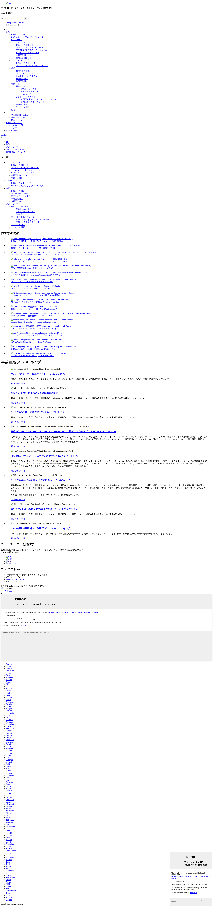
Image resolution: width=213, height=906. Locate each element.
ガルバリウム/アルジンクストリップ (32, 66)
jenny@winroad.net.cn (15, 579)
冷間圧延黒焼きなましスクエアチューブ (38, 99)
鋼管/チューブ (17, 84)
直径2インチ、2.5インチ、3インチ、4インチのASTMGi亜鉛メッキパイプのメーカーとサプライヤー (63, 431)
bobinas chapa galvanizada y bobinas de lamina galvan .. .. (33, 322)
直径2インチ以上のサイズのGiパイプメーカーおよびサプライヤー (45, 509)
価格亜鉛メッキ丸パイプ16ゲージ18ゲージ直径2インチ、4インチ (45, 455)
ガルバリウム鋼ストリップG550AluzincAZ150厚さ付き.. (35, 275)
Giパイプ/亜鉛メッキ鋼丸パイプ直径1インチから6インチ (40, 480)
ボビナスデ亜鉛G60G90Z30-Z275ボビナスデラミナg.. (34, 328)
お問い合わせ (12, 130)
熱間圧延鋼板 (22, 81)
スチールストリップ (20, 60)
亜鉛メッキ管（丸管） (26, 86)
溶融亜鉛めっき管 (28, 89)
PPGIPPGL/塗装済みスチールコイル (31, 50)
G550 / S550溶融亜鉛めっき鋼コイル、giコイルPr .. (33, 268)
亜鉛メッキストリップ (26, 63)
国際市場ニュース (19, 117)
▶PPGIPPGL (16, 40)
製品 (8, 32)
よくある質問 (17, 125)
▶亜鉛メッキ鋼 (18, 34)
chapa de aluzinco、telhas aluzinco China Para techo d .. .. (33, 288)
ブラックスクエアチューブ (27, 97)
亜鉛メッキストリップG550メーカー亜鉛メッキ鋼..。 (34, 248)
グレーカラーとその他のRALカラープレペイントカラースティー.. (40, 335)
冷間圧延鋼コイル (24, 55)
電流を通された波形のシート (28, 76)
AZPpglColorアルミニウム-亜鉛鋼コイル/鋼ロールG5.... (35, 302)
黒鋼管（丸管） (23, 104)
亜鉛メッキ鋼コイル (25, 45)
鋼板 (13, 68)
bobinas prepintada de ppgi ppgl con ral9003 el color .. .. (33, 315)
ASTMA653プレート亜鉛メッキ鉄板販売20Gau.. (32, 282)
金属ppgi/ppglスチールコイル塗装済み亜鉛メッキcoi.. (34, 349)
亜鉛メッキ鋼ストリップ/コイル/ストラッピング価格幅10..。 (37, 241)
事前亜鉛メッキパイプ (30, 92)
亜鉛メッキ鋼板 (23, 71)
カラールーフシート (25, 73)
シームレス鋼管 (23, 107)
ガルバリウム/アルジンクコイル (30, 47)
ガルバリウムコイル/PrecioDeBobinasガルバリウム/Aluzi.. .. (36, 254)
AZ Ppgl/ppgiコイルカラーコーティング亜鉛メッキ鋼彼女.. (36, 295)
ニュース (10, 112)
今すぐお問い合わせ (10, 552)
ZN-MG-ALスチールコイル (27, 53)
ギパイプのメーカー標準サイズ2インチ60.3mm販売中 (39, 374)
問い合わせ (16, 384)
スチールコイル (18, 42)
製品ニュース (17, 120)
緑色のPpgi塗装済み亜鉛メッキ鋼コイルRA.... (31, 342)
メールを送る (7, 591)
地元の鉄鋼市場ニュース (22, 115)
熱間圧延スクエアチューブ (32, 102)
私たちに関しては (14, 123)
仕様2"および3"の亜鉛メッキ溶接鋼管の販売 (34, 393)
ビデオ (14, 128)
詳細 (23, 384)
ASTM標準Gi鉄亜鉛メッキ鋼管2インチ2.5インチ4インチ (40, 528)
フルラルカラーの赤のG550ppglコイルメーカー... (32, 356)
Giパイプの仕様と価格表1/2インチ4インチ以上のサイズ (40, 412)
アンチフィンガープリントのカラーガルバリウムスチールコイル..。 (41, 261)
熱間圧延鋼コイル (24, 58)
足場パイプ (26, 94)
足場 (13, 110)
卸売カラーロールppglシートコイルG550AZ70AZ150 (34, 309)
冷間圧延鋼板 (22, 79)
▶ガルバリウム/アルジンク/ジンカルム (28, 37)
